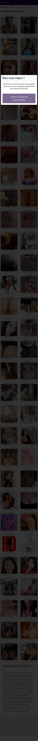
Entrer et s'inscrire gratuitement (19, 98)
